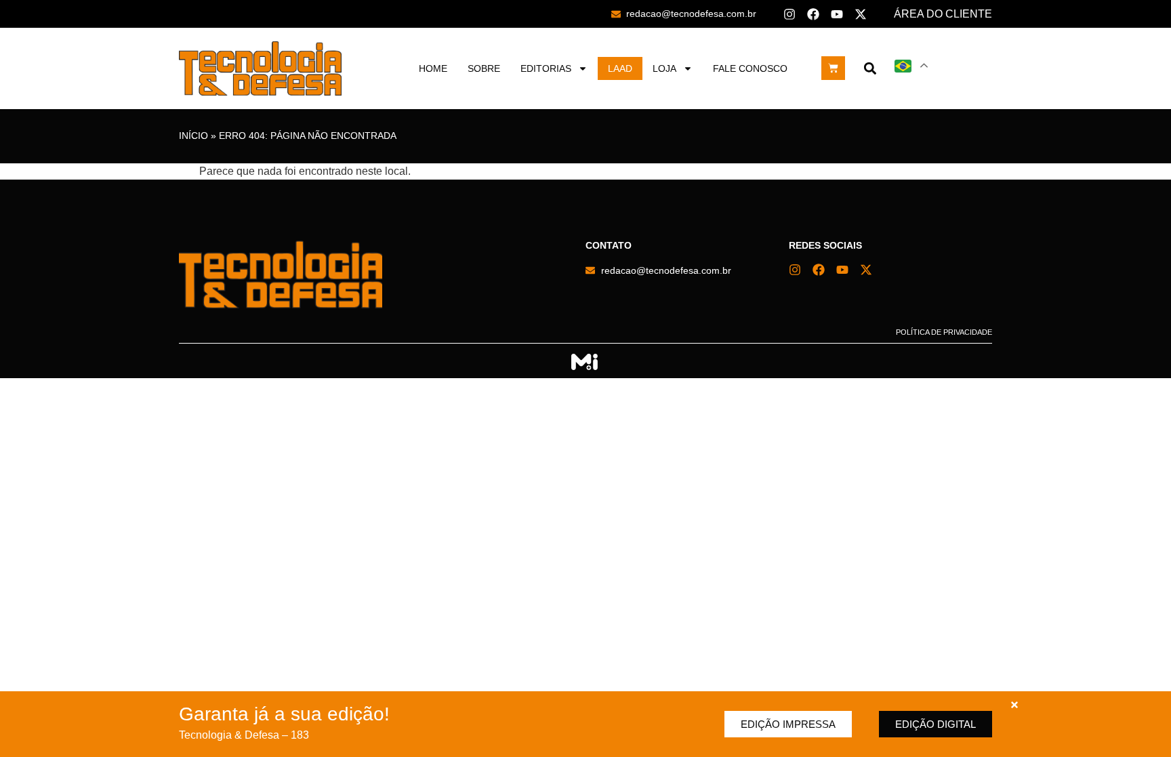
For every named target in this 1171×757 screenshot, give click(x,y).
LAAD (620, 68)
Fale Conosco (750, 68)
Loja (664, 68)
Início (193, 136)
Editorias (545, 68)
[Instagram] (789, 14)
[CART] (833, 68)
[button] (870, 68)
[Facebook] (813, 14)
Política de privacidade (944, 332)
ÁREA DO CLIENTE (943, 14)
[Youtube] (837, 14)
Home (433, 68)
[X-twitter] (861, 14)
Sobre (484, 68)
